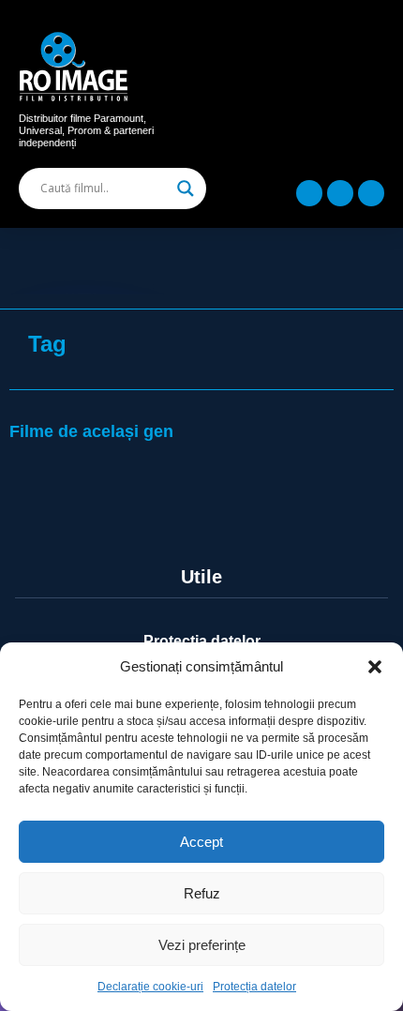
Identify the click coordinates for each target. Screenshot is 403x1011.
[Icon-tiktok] (371, 193)
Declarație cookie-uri (150, 986)
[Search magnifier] (185, 188)
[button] (375, 666)
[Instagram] (340, 193)
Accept (201, 842)
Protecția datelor (254, 986)
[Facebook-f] (309, 193)
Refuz (202, 893)
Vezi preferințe (202, 945)
